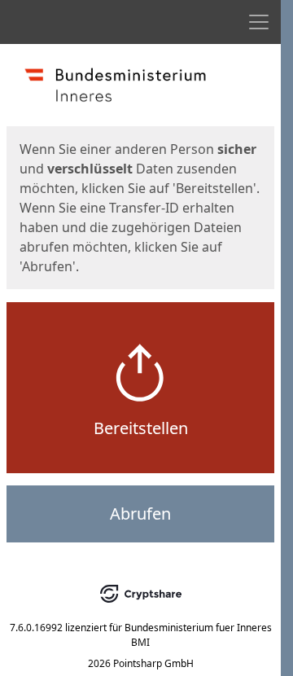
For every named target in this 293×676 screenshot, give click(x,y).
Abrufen (140, 514)
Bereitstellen (141, 428)
